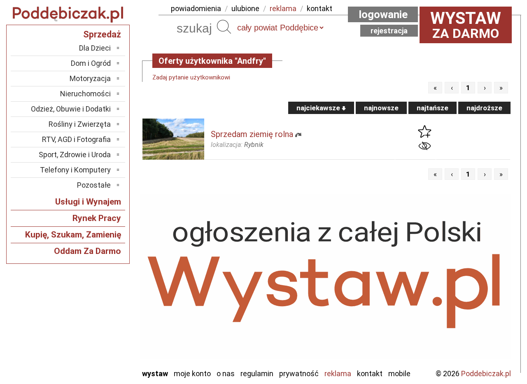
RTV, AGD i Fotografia (76, 139)
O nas (226, 373)
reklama (283, 8)
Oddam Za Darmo (87, 251)
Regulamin (256, 373)
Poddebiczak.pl (486, 373)
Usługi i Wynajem (88, 202)
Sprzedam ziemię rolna (252, 134)
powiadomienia (196, 8)
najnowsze (381, 108)
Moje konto (192, 373)
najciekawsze (319, 108)
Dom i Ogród (91, 63)
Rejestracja (389, 30)
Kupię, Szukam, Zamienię (73, 235)
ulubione (245, 8)
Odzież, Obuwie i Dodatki (71, 109)
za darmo (465, 24)
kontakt (319, 8)
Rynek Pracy (96, 218)
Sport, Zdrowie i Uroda (75, 154)
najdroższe (484, 108)
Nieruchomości (85, 93)
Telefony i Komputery (75, 169)
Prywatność (299, 373)
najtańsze (432, 108)
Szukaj (224, 27)
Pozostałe (94, 185)
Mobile (399, 373)
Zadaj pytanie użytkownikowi (191, 77)
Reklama (337, 373)
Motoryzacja (90, 78)
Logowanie (383, 14)
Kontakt (369, 373)
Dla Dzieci (95, 48)
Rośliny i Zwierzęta (80, 124)
